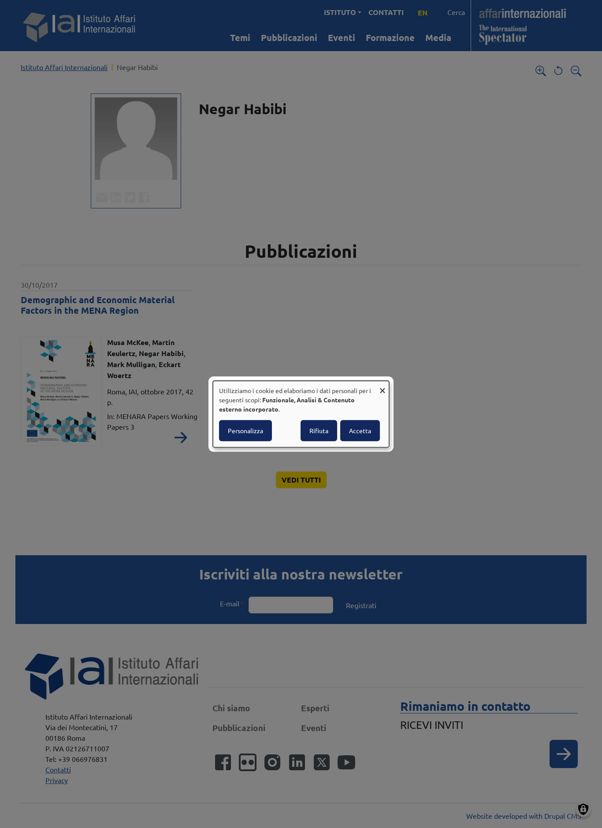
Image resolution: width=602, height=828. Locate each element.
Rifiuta (318, 430)
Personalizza (245, 430)
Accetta (360, 430)
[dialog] (301, 414)
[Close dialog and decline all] (382, 386)
